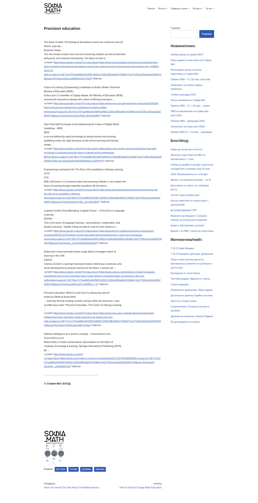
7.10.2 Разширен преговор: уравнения (192, 254)
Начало (151, 8)
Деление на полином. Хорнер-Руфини (192, 316)
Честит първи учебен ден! (185, 195)
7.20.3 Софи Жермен (182, 248)
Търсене (175, 28)
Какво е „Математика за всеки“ (187, 225)
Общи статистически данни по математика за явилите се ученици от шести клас (191, 263)
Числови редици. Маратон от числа (190, 278)
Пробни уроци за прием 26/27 (187, 54)
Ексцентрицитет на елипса (185, 322)
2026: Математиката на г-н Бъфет (189, 174)
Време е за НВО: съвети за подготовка (192, 231)
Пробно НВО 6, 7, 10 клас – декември (191, 132)
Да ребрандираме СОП (184, 210)
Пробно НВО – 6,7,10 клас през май (190, 79)
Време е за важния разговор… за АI (191, 180)
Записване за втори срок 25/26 (188, 126)
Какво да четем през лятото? (186, 149)
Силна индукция (180, 284)
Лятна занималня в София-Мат (188, 100)
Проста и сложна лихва (184, 301)
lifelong (100, 469)
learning (86, 469)
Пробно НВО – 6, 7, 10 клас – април (190, 105)
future (73, 469)
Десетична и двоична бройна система (191, 295)
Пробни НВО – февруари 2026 (188, 121)
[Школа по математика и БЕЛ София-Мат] (53, 8)
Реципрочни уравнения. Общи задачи (191, 290)
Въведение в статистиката (185, 273)
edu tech (60, 469)
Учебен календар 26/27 (183, 94)
